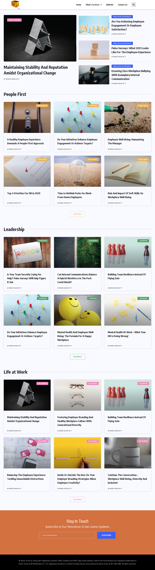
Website (109, 4)
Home (78, 4)
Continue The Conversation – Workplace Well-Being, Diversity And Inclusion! (127, 478)
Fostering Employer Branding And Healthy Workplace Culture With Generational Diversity (75, 421)
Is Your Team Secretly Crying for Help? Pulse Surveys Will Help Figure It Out (26, 278)
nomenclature (108, 561)
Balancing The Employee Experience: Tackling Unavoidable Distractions (26, 476)
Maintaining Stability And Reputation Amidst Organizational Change (27, 419)
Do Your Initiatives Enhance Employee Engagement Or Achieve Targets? (77, 141)
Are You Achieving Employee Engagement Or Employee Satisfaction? (128, 25)
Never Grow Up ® (12, 79)
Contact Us (122, 4)
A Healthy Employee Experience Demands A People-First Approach (25, 141)
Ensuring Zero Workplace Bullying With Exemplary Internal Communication (131, 74)
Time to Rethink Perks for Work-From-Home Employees (74, 195)
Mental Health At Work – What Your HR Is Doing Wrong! (127, 334)
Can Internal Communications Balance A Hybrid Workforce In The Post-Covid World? (77, 278)
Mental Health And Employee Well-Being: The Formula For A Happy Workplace (75, 336)
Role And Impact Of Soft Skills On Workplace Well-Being (125, 195)
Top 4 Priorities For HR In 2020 (23, 193)
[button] (134, 4)
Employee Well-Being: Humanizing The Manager (126, 141)
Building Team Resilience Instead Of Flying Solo (127, 276)
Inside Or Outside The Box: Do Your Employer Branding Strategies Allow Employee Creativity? (76, 478)
